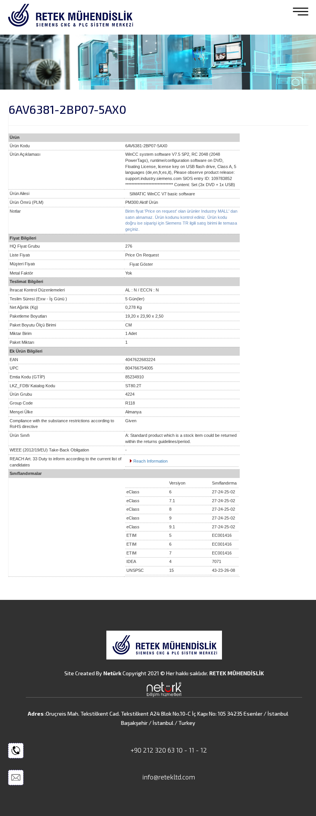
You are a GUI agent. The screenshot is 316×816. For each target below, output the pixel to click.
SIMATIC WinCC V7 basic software (162, 194)
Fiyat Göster (141, 264)
